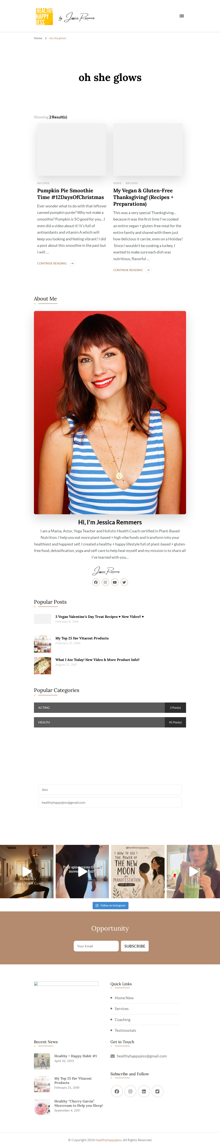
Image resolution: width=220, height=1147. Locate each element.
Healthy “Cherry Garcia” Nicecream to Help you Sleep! (78, 1103)
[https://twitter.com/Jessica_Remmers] (157, 1091)
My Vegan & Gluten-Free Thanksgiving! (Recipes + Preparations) (143, 197)
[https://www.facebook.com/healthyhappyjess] (117, 1091)
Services (122, 1008)
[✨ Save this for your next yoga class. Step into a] (26, 871)
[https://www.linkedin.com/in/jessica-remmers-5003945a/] (144, 1091)
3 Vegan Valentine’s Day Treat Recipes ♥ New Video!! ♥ (99, 616)
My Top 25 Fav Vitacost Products (82, 638)
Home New (124, 997)
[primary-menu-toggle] (181, 16)
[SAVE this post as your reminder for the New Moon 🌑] (138, 871)
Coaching (122, 1019)
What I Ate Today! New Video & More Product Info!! (97, 659)
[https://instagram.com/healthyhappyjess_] (130, 1091)
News (117, 183)
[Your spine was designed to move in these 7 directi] (82, 871)
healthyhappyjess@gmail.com (142, 1056)
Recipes (43, 183)
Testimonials (125, 1030)
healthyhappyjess (109, 1140)
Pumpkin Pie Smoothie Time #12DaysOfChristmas (70, 193)
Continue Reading (52, 263)
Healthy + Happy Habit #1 (75, 1056)
